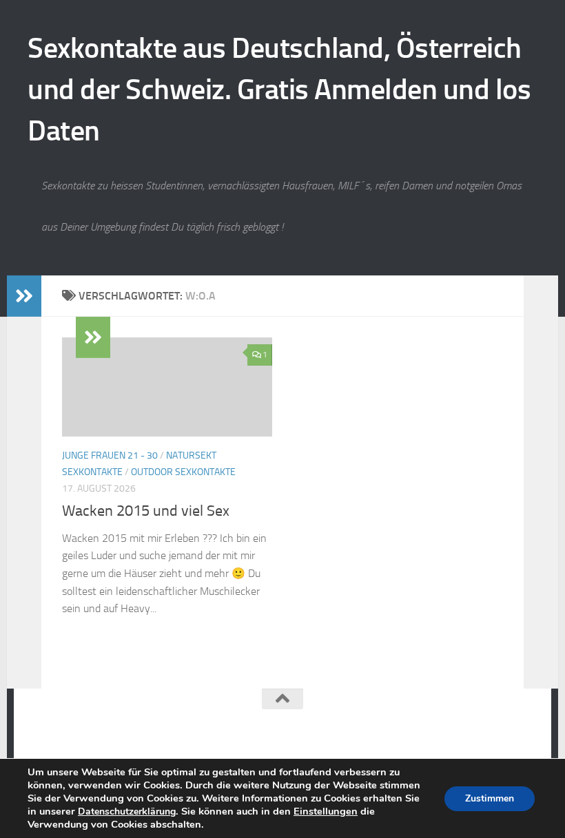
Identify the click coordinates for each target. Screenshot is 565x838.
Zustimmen (489, 798)
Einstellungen (326, 811)
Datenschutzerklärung (127, 811)
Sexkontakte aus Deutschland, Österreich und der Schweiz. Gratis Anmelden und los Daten (279, 89)
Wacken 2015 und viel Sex (145, 511)
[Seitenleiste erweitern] (24, 296)
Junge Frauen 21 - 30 (110, 455)
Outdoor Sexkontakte (183, 472)
